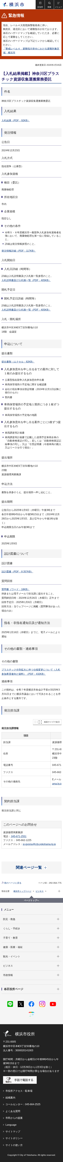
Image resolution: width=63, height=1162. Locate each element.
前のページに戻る (12, 883)
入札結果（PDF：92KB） (16, 120)
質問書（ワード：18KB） (16, 589)
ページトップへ (31, 900)
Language (11, 1125)
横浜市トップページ (22, 891)
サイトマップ (13, 1131)
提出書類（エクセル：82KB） (18, 361)
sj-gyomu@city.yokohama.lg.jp (39, 844)
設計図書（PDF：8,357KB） (17, 571)
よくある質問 (13, 1111)
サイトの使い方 (14, 1145)
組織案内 (10, 1097)
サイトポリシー (14, 1138)
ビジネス (40, 891)
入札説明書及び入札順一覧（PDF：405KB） (26, 280)
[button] (40, 4)
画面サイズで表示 (52, 722)
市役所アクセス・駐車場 (19, 1091)
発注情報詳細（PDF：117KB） (19, 250)
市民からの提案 (14, 1118)
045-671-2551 (18, 836)
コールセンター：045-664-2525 (23, 1104)
